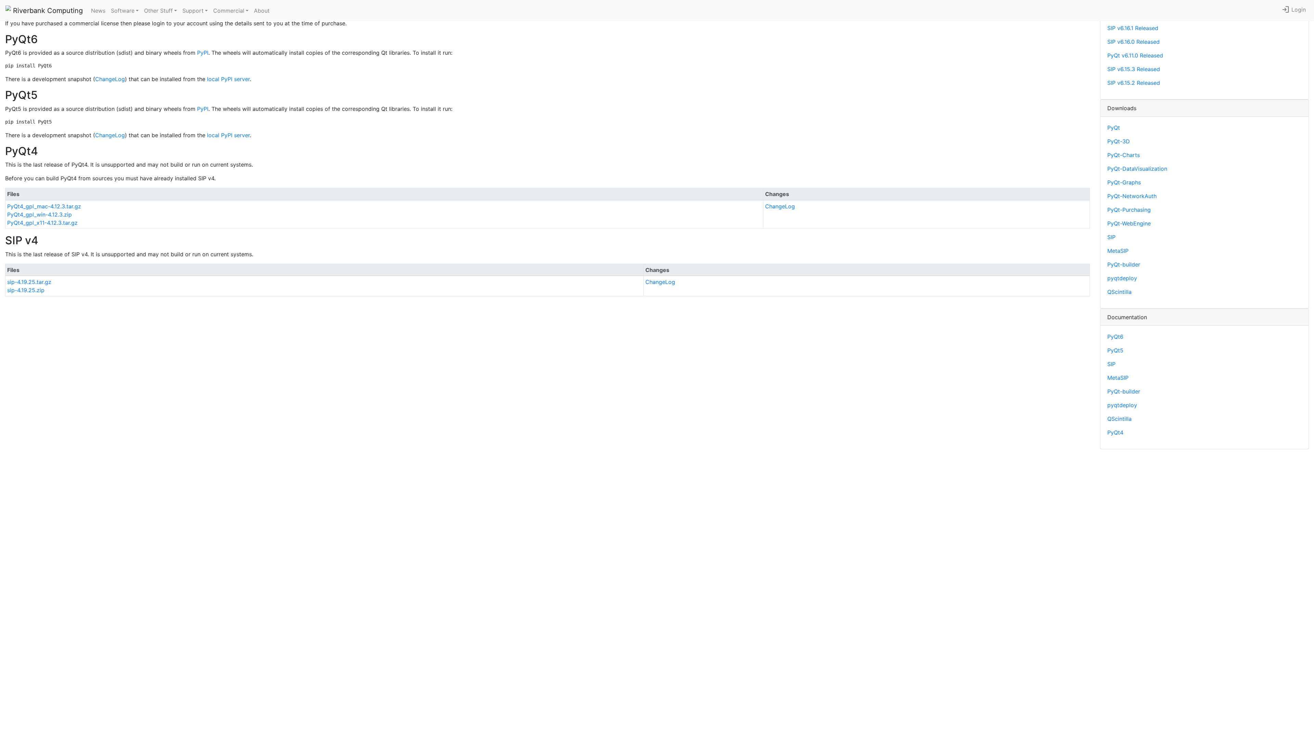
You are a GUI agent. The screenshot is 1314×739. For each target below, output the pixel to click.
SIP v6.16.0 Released (1133, 41)
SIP (1111, 237)
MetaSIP (1118, 250)
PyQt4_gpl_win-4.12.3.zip (39, 214)
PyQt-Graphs (1124, 182)
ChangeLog (110, 79)
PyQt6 (1115, 336)
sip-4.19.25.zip (25, 290)
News (98, 10)
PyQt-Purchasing (1129, 209)
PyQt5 (1115, 350)
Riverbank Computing (47, 11)
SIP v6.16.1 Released (1132, 28)
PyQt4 (1115, 432)
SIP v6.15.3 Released (1133, 69)
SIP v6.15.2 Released (1133, 82)
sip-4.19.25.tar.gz (29, 281)
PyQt (1113, 127)
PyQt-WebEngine (1129, 223)
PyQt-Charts (1123, 155)
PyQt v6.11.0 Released (1135, 55)
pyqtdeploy (1122, 278)
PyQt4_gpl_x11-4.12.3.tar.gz (42, 222)
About (262, 10)
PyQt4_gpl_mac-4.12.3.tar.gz (44, 206)
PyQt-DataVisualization (1137, 168)
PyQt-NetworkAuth (1132, 196)
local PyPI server (228, 79)
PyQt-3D (1118, 141)
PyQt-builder (1123, 264)
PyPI (202, 52)
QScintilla (1119, 291)
